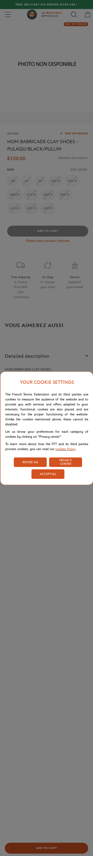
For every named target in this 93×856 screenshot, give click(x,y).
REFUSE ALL (30, 462)
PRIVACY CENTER (65, 462)
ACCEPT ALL (48, 474)
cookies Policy (65, 449)
